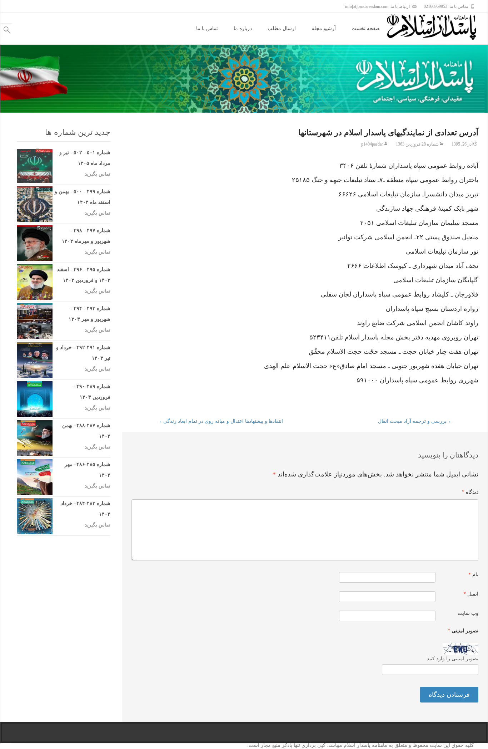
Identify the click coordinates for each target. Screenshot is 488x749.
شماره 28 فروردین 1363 (417, 144)
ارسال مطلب (282, 28)
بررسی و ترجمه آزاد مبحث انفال (415, 421)
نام (473, 574)
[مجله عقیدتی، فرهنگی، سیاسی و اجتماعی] (437, 27)
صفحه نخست (366, 28)
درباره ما (243, 28)
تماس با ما (207, 28)
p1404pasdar (372, 144)
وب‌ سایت (468, 613)
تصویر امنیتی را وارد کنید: (451, 658)
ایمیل (470, 594)
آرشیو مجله (324, 28)
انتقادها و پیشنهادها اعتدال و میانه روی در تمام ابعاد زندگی (220, 421)
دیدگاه (470, 492)
